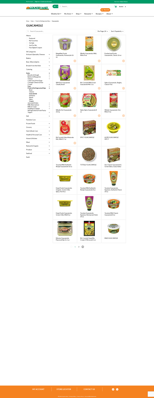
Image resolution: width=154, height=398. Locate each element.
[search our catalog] (60, 6)
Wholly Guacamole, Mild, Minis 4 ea (88, 54)
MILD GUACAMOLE (111, 238)
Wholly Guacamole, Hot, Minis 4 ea (113, 111)
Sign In (37, 1)
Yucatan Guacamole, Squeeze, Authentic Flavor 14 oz (113, 190)
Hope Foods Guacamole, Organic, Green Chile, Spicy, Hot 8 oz (64, 190)
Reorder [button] (106, 10)
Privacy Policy (72, 396)
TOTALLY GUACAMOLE (88, 165)
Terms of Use (80, 396)
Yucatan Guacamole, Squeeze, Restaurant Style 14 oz (89, 215)
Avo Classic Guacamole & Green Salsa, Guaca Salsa (113, 165)
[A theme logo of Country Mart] (37, 5)
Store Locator (64, 389)
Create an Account (46, 1)
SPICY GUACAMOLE (87, 137)
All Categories (31, 52)
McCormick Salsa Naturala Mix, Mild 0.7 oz (65, 138)
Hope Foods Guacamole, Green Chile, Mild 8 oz (64, 214)
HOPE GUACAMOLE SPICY (112, 138)
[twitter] (117, 390)
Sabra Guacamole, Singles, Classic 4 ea (113, 83)
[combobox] (55, 6)
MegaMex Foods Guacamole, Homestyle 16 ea (65, 55)
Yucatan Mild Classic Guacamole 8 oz (111, 214)
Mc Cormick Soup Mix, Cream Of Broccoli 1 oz (88, 239)
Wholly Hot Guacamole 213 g (63, 111)
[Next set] (82, 247)
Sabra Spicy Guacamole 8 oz (88, 111)
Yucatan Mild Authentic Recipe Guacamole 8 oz (88, 189)
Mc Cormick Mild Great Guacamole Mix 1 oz (88, 83)
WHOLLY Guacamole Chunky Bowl (63, 83)
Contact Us (89, 389)
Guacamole (55, 21)
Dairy (32, 21)
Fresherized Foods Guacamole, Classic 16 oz (113, 54)
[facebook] (113, 390)
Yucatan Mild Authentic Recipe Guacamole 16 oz (64, 165)
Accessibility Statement (90, 396)
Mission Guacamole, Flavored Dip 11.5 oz (63, 239)
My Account (29, 1)
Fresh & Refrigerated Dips (43, 21)
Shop (27, 21)
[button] (49, 54)
